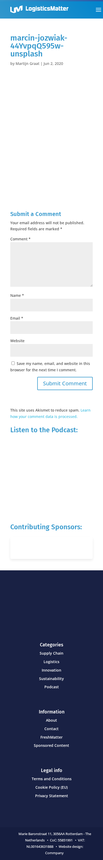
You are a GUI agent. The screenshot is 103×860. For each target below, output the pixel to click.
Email (16, 318)
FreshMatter (51, 737)
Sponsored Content (51, 745)
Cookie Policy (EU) (51, 787)
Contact (51, 728)
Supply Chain (51, 653)
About (51, 720)
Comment (20, 238)
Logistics (51, 661)
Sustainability (51, 678)
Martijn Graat (27, 63)
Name (17, 295)
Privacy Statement (51, 795)
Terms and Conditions (52, 778)
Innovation (51, 670)
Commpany (54, 852)
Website (17, 340)
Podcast (51, 686)
